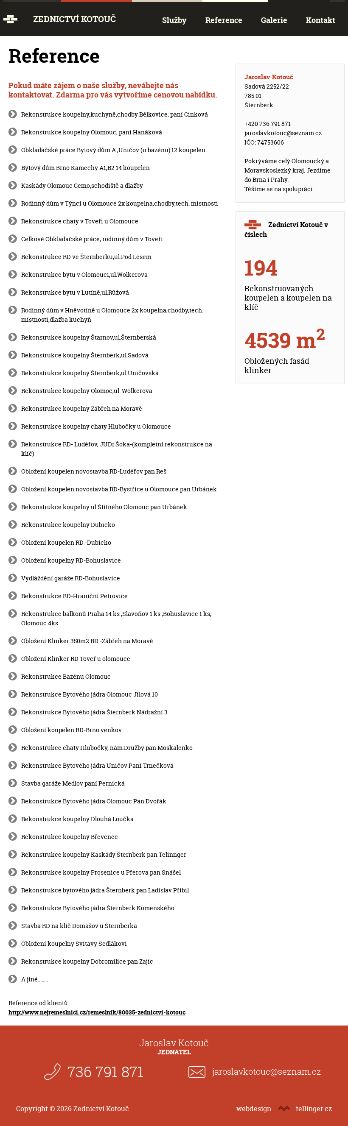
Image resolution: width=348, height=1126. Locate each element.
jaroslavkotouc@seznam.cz (283, 133)
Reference (223, 20)
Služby (174, 20)
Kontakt (320, 20)
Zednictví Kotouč (74, 19)
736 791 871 (105, 1071)
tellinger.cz (314, 1108)
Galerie (274, 20)
